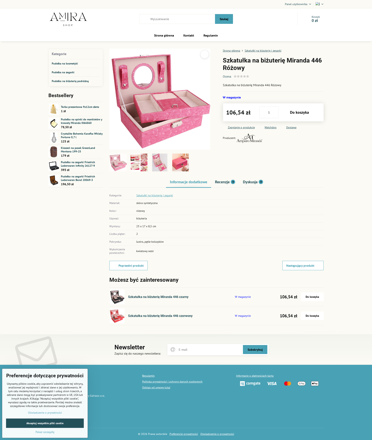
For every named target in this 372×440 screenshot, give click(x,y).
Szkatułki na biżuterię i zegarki (154, 195)
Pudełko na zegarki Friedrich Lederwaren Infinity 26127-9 (78, 163)
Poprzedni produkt (131, 265)
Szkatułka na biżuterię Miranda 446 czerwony (160, 316)
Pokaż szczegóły (45, 432)
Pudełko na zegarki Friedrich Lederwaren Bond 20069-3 (78, 178)
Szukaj (224, 19)
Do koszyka (299, 112)
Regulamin (148, 375)
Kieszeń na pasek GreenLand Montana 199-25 (78, 149)
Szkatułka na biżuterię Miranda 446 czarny (158, 297)
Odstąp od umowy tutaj (156, 387)
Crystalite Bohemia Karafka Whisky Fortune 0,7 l (82, 135)
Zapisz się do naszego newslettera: (137, 353)
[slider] (241, 76)
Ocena (227, 76)
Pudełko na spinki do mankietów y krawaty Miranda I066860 (81, 121)
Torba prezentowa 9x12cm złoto (80, 107)
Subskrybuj (255, 349)
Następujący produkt (300, 265)
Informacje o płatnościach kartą (255, 375)
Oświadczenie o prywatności (217, 434)
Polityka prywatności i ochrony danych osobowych (172, 381)
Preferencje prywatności (183, 434)
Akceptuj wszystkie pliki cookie (44, 423)
